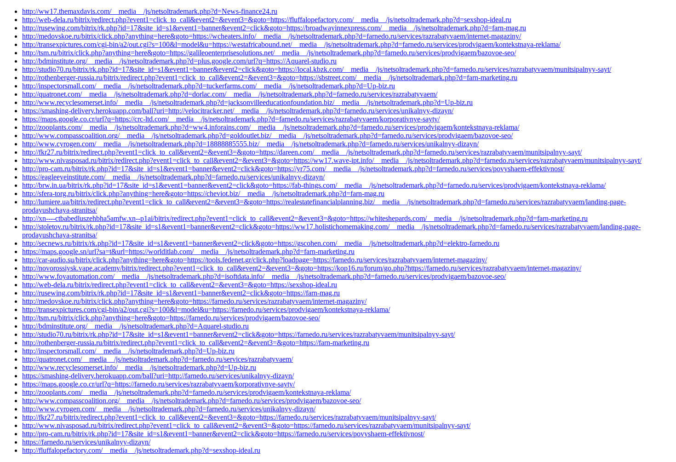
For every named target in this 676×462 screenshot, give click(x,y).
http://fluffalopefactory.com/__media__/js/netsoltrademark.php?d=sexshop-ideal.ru (141, 450)
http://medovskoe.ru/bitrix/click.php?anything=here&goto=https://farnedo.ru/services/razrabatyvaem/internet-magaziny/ (194, 301)
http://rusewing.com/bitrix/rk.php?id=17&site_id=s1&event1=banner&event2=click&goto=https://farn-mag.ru (181, 293)
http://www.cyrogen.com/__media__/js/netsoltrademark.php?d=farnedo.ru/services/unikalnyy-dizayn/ (168, 409)
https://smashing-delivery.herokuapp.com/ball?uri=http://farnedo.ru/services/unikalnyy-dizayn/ (158, 376)
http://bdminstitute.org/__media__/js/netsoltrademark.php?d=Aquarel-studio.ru (135, 326)
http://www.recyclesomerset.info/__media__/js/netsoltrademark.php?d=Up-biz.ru (139, 367)
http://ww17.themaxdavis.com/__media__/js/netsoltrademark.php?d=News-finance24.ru (149, 11)
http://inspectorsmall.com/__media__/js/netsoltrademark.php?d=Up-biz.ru (128, 351)
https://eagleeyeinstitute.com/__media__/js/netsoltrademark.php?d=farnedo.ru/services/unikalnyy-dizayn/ (173, 177)
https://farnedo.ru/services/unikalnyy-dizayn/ (86, 442)
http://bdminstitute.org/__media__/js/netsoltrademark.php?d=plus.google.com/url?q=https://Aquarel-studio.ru (179, 61)
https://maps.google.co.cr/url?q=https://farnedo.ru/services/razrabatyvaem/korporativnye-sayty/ (158, 384)
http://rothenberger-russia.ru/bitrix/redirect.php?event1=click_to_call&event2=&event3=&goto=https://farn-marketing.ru (195, 342)
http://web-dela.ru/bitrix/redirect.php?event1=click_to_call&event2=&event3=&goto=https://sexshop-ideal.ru (179, 285)
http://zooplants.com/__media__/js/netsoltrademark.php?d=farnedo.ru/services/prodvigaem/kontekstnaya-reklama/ (186, 392)
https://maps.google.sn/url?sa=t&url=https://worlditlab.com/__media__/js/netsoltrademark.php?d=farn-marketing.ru (188, 251)
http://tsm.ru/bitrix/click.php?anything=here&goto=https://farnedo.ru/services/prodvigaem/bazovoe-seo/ (171, 318)
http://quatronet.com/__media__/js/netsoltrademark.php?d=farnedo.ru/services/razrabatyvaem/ (157, 359)
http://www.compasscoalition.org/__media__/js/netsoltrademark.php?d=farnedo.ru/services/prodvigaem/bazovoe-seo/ (191, 400)
